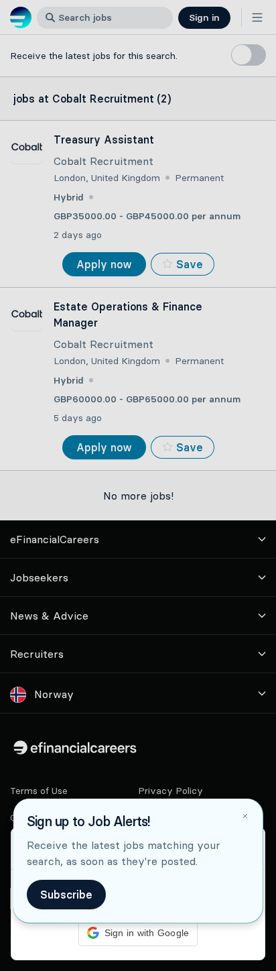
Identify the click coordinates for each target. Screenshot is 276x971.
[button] (138, 485)
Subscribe (66, 894)
